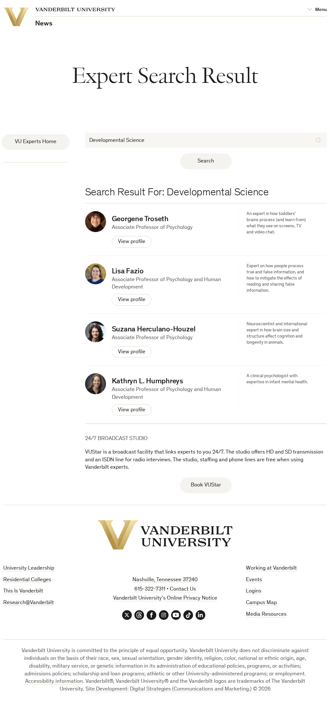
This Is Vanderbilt (23, 591)
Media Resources (266, 614)
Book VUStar (206, 485)
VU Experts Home (35, 142)
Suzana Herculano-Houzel (154, 329)
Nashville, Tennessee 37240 (165, 580)
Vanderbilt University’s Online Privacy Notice (165, 598)
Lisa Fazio (128, 271)
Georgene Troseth (140, 219)
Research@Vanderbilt (28, 603)
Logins (253, 591)
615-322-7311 (149, 589)
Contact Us (183, 589)
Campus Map (261, 603)
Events (254, 580)
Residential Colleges (27, 580)
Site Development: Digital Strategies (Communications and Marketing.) (168, 689)
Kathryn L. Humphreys (147, 381)
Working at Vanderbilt (271, 568)
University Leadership (28, 568)
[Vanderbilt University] (165, 534)
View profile (131, 242)
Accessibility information (54, 681)
